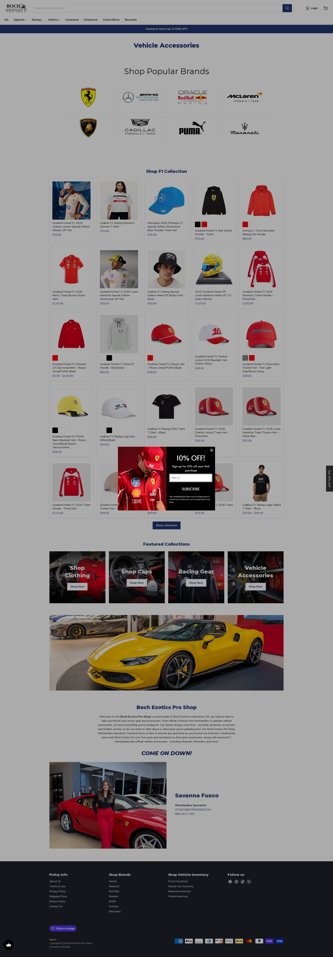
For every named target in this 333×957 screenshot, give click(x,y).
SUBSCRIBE (191, 489)
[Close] (212, 450)
